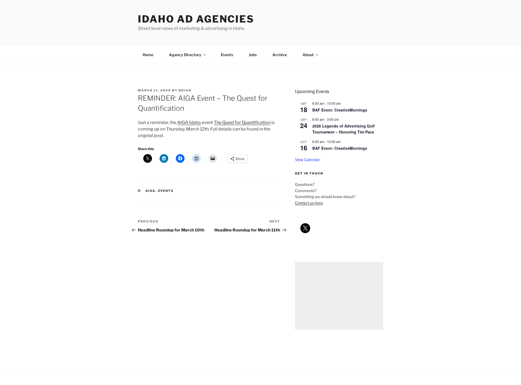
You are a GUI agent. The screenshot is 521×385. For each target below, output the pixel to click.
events (166, 191)
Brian (185, 90)
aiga (150, 191)
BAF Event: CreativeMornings (339, 110)
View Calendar (307, 159)
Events (227, 54)
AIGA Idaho (189, 122)
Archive (279, 54)
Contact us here (309, 203)
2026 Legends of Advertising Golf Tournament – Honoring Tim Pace (343, 129)
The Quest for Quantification (242, 122)
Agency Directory (185, 54)
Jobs (253, 54)
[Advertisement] (339, 296)
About (308, 54)
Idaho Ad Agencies (196, 19)
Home (148, 54)
